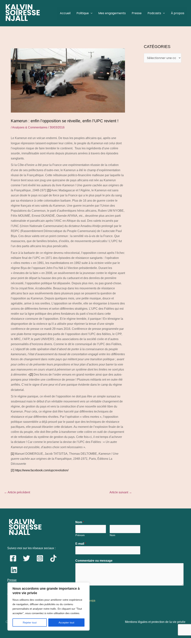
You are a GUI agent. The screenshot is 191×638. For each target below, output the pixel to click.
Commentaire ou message (93, 560)
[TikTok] (53, 558)
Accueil (65, 13)
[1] (49, 190)
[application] (91, 13)
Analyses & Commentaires (29, 127)
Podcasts (154, 13)
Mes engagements (112, 13)
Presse (137, 13)
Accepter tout (66, 622)
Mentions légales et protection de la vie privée (155, 621)
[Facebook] (13, 558)
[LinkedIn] (14, 570)
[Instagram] (40, 558)
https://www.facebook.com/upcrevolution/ (41, 470)
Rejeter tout (30, 622)
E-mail (80, 543)
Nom (79, 522)
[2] (31, 374)
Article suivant (120, 492)
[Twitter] (26, 558)
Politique (82, 13)
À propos (177, 13)
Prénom (80, 535)
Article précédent (17, 492)
